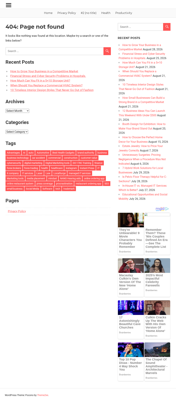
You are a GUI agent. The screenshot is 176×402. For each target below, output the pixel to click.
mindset (52, 178)
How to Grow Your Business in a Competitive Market (44, 71)
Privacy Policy (66, 13)
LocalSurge (60, 173)
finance (98, 163)
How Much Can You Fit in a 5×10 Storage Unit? (40, 80)
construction (71, 157)
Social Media (32, 188)
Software (47, 188)
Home (48, 13)
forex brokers (14, 168)
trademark (69, 188)
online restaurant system (20, 183)
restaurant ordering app (88, 183)
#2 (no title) (88, 13)
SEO (106, 183)
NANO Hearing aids (70, 178)
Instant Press (87, 168)
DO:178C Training (82, 163)
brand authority (86, 152)
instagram (71, 168)
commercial (54, 157)
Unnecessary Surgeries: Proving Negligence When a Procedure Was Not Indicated (142, 159)
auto (31, 152)
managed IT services (80, 173)
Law (48, 173)
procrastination (64, 183)
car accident (38, 157)
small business (15, 188)
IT (98, 168)
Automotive (43, 152)
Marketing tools (15, 178)
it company (13, 173)
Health (106, 13)
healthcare (57, 168)
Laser (39, 173)
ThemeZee (42, 395)
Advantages (13, 152)
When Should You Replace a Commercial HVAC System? (46, 85)
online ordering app (94, 178)
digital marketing (33, 163)
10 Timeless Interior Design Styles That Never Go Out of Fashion (52, 90)
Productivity (123, 13)
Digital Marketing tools (57, 163)
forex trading (31, 168)
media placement (36, 178)
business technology (18, 157)
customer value (89, 157)
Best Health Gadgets (63, 152)
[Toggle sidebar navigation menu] (8, 5)
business (102, 152)
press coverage (45, 183)
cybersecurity (14, 163)
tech (58, 188)
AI (24, 152)
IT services (27, 173)
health (44, 168)
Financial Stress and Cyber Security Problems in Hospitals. (48, 76)
